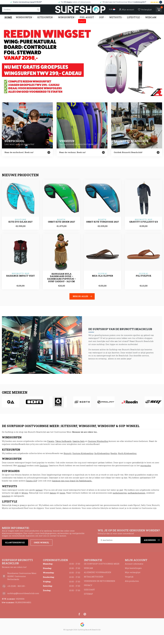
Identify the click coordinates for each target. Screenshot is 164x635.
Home (8, 17)
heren (62, 493)
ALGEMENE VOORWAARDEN (97, 572)
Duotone (44, 465)
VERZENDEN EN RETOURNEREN (99, 581)
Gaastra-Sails (78, 441)
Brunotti (67, 453)
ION (16, 493)
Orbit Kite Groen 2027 (61, 221)
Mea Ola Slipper (102, 276)
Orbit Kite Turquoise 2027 (102, 221)
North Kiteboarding (127, 453)
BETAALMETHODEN (93, 576)
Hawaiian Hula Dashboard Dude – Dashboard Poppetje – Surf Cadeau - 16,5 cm (61, 278)
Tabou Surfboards (63, 441)
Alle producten (132, 581)
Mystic (25, 493)
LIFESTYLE (133, 17)
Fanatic (50, 441)
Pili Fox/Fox (143, 276)
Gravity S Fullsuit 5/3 (143, 221)
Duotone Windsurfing (98, 441)
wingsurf (22, 465)
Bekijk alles (80, 296)
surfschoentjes (120, 493)
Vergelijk (129, 576)
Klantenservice (15, 542)
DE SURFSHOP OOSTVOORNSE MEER (101, 563)
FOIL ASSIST (87, 17)
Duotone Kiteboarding (82, 453)
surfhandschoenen (136, 493)
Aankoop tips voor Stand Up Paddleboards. (72, 480)
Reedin (113, 453)
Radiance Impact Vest (20, 276)
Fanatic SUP (31, 480)
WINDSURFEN (24, 17)
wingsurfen (145, 465)
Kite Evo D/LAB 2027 (20, 221)
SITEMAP (88, 594)
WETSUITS (115, 17)
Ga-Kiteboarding (102, 453)
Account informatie (134, 563)
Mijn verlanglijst (132, 572)
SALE (82, 21)
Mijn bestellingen (133, 568)
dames (53, 493)
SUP (101, 17)
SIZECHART (89, 589)
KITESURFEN (45, 17)
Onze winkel (41, 542)
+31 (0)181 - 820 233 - (16, 586)
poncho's (6, 496)
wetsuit (39, 490)
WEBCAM (150, 17)
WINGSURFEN (66, 17)
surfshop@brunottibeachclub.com (23, 593)
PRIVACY (88, 585)
